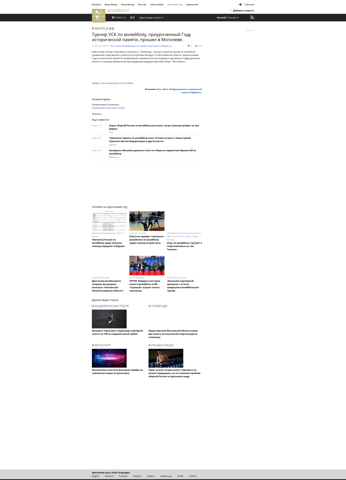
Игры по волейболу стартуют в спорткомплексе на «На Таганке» (184, 246)
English (95, 476)
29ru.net (142, 4)
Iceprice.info (192, 4)
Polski (180, 476)
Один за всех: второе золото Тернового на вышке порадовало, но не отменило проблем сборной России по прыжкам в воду (174, 373)
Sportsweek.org (174, 4)
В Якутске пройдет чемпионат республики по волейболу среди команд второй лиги (146, 239)
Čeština (193, 476)
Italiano (151, 476)
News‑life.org (127, 4)
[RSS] (252, 17)
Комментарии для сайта (108, 107)
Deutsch (109, 476)
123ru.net (249, 4)
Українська (166, 476)
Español (137, 476)
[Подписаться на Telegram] (240, 4)
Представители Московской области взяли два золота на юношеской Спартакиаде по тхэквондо (173, 334)
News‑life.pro (111, 4)
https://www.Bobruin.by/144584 (117, 83)
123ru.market (157, 4)
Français (123, 476)
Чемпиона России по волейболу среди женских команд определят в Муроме (108, 243)
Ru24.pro (96, 4)
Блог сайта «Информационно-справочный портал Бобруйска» (141, 45)
